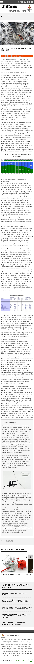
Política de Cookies (13, 655)
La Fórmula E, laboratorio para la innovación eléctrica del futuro (16, 615)
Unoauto (12, 119)
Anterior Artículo (9, 16)
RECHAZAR (20, 660)
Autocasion (4, 119)
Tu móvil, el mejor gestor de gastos (14, 574)
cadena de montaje (12, 56)
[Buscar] (19, 2)
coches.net (21, 197)
